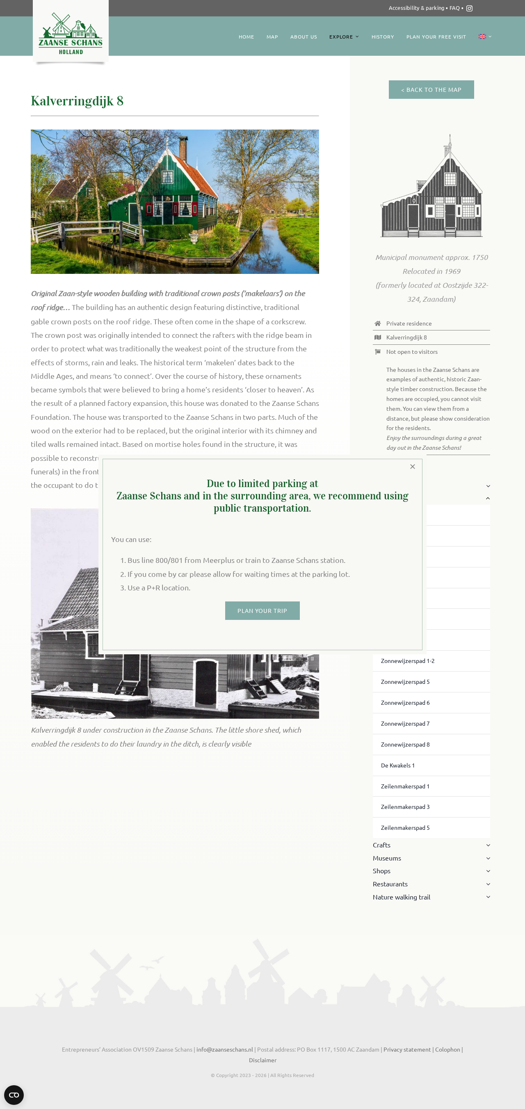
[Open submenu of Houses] (486, 498)
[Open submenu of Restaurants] (486, 884)
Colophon (448, 1049)
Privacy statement (407, 1049)
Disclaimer (262, 1059)
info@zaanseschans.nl (224, 1049)
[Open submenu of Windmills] (486, 486)
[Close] (412, 466)
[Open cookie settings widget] (14, 1095)
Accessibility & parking (417, 7)
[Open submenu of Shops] (486, 871)
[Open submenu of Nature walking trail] (486, 897)
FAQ (455, 7)
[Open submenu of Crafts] (486, 845)
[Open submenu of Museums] (486, 858)
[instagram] (469, 8)
